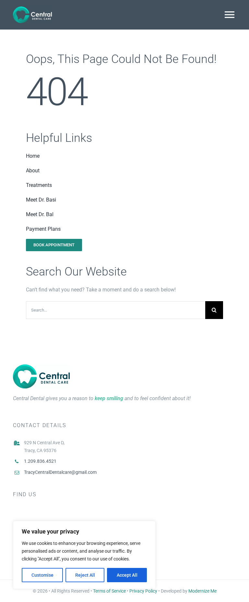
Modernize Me (202, 591)
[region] (84, 555)
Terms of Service (109, 591)
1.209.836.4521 (40, 461)
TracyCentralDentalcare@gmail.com (60, 472)
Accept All (127, 575)
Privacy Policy (143, 591)
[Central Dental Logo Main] (41, 367)
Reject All (85, 575)
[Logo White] (32, 9)
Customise (42, 575)
